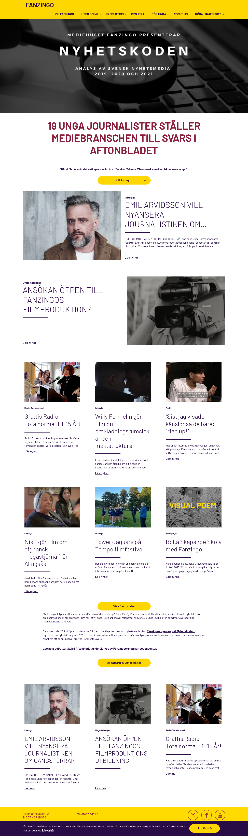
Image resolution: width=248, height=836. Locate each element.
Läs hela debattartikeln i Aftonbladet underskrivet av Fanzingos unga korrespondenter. (100, 648)
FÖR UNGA (159, 14)
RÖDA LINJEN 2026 (208, 14)
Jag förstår (204, 828)
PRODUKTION (115, 14)
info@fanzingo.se (87, 814)
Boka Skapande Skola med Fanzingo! (194, 545)
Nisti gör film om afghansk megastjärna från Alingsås (46, 552)
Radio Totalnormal (34, 408)
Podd (168, 408)
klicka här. (48, 830)
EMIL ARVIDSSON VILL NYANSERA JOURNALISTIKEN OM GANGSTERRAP (164, 214)
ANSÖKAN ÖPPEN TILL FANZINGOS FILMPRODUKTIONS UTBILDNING (62, 299)
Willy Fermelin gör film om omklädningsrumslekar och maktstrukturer (122, 431)
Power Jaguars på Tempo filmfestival (119, 545)
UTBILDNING (89, 14)
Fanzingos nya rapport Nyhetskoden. (171, 631)
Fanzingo (40, 4)
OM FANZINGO (64, 14)
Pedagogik (171, 533)
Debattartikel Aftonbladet (124, 662)
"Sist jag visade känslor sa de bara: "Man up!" (190, 423)
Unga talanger (32, 282)
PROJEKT (138, 14)
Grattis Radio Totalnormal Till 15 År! (52, 420)
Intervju (130, 197)
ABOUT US (180, 14)
